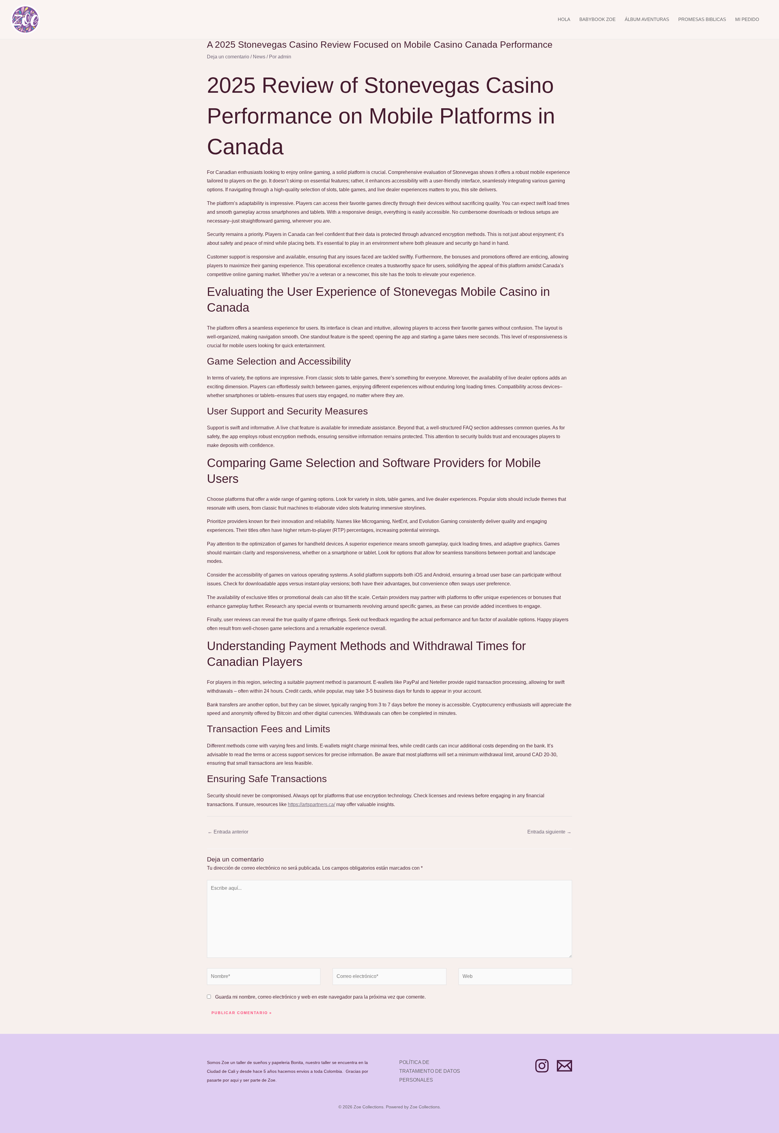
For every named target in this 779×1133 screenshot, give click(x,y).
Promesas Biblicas (702, 19)
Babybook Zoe (597, 19)
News (259, 56)
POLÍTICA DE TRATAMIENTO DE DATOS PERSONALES (429, 1071)
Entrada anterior (228, 831)
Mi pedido (747, 19)
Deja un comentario (228, 56)
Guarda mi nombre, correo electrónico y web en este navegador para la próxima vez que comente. (320, 997)
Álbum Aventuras (647, 19)
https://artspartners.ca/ (311, 804)
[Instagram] (542, 1065)
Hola (564, 19)
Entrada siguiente (549, 831)
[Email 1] (564, 1065)
